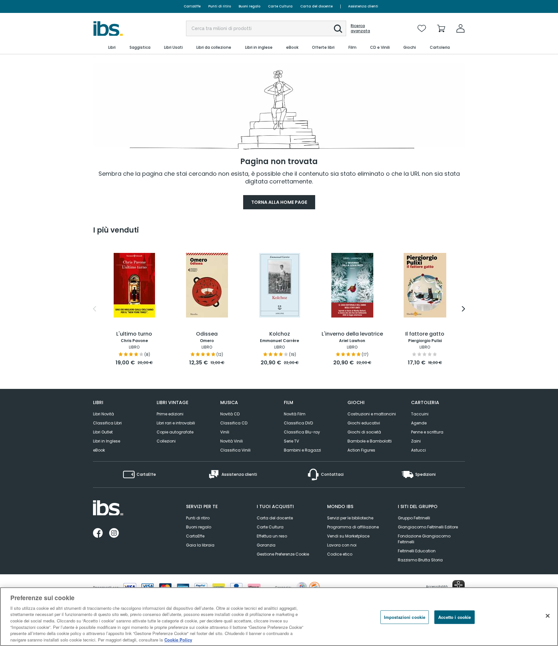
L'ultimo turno (134, 334)
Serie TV (291, 441)
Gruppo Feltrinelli (414, 518)
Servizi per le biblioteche (350, 518)
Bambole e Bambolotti (369, 441)
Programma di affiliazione (353, 527)
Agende (419, 423)
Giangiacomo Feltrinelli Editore (428, 527)
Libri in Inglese (106, 441)
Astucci (418, 450)
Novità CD (230, 414)
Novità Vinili (231, 441)
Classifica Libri (107, 423)
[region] (279, 616)
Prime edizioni (170, 414)
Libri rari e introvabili (176, 423)
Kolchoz (279, 334)
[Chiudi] (548, 616)
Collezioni (166, 441)
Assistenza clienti (363, 6)
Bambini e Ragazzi (302, 450)
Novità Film (294, 414)
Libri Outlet (103, 432)
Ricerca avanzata (360, 28)
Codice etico (339, 554)
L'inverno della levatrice (352, 334)
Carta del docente (316, 6)
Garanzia (266, 545)
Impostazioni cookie (404, 617)
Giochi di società (364, 432)
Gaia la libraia (200, 545)
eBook (99, 450)
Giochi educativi (363, 423)
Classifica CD (233, 423)
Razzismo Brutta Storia (420, 560)
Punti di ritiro (219, 6)
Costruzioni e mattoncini (371, 414)
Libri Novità (103, 414)
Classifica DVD (298, 423)
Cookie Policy (178, 639)
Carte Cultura (280, 6)
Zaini (416, 441)
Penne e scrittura (427, 432)
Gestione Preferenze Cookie (283, 554)
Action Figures (361, 450)
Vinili (224, 432)
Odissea (207, 334)
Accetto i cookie (454, 617)
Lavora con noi (341, 545)
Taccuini (420, 414)
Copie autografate (175, 432)
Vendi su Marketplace (348, 536)
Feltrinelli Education (417, 551)
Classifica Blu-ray (302, 432)
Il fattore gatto (424, 334)
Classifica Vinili (235, 450)
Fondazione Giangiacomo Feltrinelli (424, 539)
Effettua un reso (272, 536)
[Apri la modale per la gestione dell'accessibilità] (458, 586)
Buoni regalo (249, 6)
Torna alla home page (279, 202)
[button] (338, 29)
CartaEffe (192, 6)
